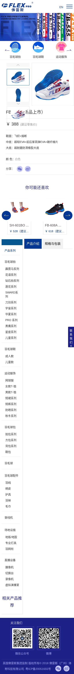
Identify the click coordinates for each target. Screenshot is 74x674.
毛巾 (8, 506)
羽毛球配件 (11, 475)
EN (61, 7)
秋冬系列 (10, 415)
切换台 (9, 573)
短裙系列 (10, 398)
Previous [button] (7, 50)
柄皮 (8, 488)
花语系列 (10, 274)
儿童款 (9, 362)
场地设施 (10, 530)
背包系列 (10, 446)
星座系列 (10, 331)
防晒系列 (10, 409)
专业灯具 (10, 543)
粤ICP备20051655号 (38, 668)
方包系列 (10, 440)
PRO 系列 (11, 320)
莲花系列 (10, 286)
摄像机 (9, 567)
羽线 (8, 482)
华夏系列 (10, 314)
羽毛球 (9, 463)
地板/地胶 (11, 537)
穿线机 (9, 517)
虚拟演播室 (12, 584)
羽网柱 (9, 548)
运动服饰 (10, 373)
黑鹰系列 (10, 326)
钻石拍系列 (12, 280)
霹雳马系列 (12, 268)
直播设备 (10, 560)
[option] (15, 50)
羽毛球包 (10, 427)
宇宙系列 (10, 308)
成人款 (9, 356)
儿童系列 (10, 337)
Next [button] (69, 50)
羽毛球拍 (10, 261)
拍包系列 (10, 434)
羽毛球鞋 (10, 349)
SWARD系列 (11, 294)
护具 (8, 494)
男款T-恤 (10, 392)
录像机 (9, 579)
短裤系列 (10, 404)
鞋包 (8, 451)
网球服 (9, 380)
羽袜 (8, 500)
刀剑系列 (10, 302)
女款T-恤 (10, 386)
